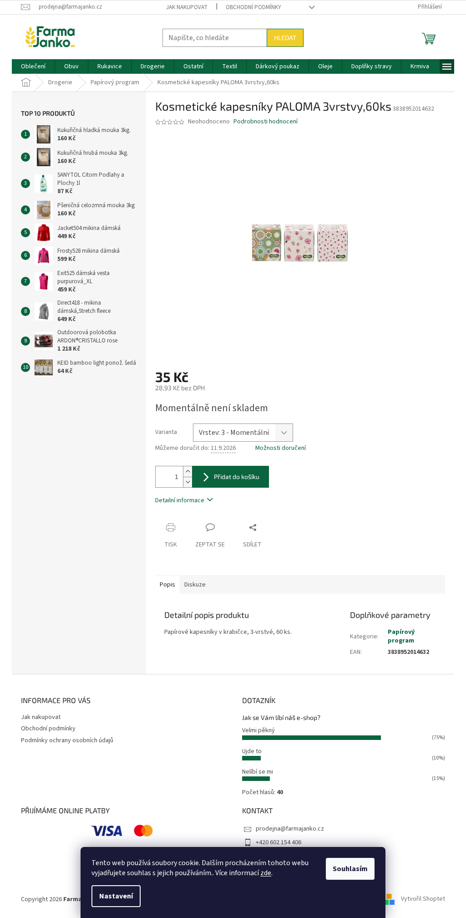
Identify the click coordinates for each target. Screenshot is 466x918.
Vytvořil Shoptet (423, 899)
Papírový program (401, 636)
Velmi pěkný (258, 730)
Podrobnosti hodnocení (265, 121)
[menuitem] (33, 66)
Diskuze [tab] (195, 584)
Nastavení (116, 896)
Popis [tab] (167, 584)
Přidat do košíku (236, 476)
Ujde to (252, 751)
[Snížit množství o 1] (187, 482)
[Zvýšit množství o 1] (187, 471)
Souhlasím (350, 869)
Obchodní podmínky (253, 7)
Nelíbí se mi (257, 771)
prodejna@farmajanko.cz (290, 828)
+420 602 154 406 (278, 842)
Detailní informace (179, 500)
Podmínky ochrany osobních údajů (67, 740)
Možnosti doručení (280, 448)
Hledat (285, 37)
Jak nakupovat (187, 7)
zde (265, 873)
